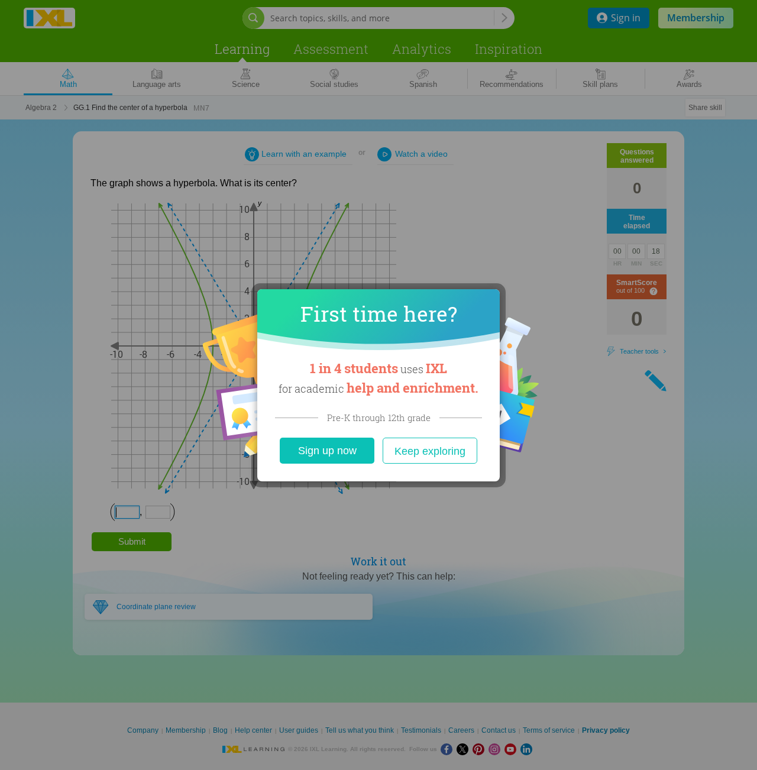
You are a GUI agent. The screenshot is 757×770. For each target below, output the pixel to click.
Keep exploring (429, 451)
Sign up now (327, 451)
